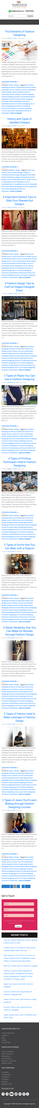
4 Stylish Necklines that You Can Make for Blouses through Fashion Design (19, 631)
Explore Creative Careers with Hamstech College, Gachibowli (20, 1000)
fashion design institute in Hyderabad (14, 353)
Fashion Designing (8, 1051)
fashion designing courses (18, 266)
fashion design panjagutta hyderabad (22, 175)
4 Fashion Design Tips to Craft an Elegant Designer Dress (19, 287)
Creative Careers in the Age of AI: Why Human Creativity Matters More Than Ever (19, 949)
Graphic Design (7, 1058)
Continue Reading (9, 82)
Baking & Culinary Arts (9, 1061)
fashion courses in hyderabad (25, 90)
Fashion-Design (13, 85)
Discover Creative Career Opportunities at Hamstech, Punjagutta (18, 1008)
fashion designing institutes (23, 358)
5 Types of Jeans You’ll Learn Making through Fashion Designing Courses (19, 804)
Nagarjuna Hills (7, 1084)
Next (27, 886)
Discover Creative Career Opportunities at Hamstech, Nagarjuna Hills (18, 993)
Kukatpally (5, 1079)
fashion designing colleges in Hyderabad (15, 177)
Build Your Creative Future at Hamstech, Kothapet (20, 966)
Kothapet (4, 1082)
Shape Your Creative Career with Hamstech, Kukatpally (18, 985)
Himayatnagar (6, 1075)
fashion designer (15, 94)
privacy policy (25, 923)
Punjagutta (5, 1072)
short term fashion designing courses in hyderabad (19, 186)
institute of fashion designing (19, 104)
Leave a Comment (16, 113)
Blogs (3, 1038)
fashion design (7, 92)
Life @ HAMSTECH (8, 1033)
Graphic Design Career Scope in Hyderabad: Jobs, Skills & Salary (20, 1016)
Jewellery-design (14, 170)
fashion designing (28, 94)
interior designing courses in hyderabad (23, 184)
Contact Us (5, 1035)
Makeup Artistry (7, 1063)
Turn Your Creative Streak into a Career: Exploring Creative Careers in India (20, 941)
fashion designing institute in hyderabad (15, 97)
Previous (6, 886)
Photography (6, 1056)
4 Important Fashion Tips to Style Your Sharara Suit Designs (19, 200)
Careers (4, 1040)
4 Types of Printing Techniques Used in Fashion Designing (19, 462)
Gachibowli (5, 1077)
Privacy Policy (6, 1042)
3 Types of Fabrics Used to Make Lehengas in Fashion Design (19, 717)
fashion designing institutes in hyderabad (16, 360)
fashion (27, 87)
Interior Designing (7, 1054)
